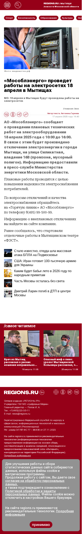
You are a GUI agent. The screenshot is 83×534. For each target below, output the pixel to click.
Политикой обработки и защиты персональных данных (30, 492)
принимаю (41, 525)
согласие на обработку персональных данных (34, 482)
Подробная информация (17, 455)
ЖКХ (77, 108)
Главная (68, 108)
